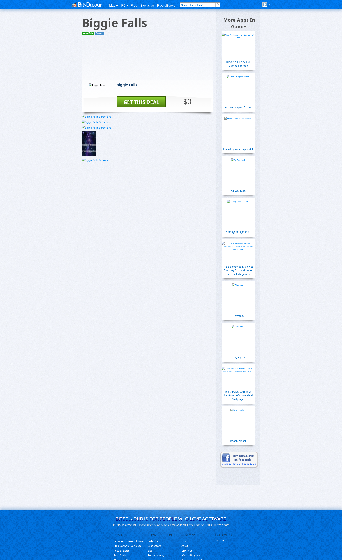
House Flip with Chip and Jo (238, 149)
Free (134, 5)
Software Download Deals (128, 541)
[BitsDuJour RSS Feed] (224, 541)
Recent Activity (155, 555)
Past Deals (120, 555)
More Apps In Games (239, 23)
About (184, 546)
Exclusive (147, 5)
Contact (185, 541)
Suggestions (154, 546)
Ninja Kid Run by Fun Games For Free (238, 63)
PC (123, 5)
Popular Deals (121, 550)
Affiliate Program (190, 555)
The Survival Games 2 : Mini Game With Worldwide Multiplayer (238, 395)
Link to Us (187, 550)
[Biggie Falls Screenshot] (97, 116)
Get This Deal (141, 102)
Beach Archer (238, 441)
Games (99, 33)
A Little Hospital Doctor (238, 107)
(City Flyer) (238, 357)
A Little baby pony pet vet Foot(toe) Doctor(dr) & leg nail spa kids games (238, 270)
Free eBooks (166, 5)
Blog (149, 550)
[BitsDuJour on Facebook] (218, 541)
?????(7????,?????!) (238, 232)
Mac (112, 5)
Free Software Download (128, 546)
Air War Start (238, 190)
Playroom (238, 316)
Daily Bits (152, 541)
